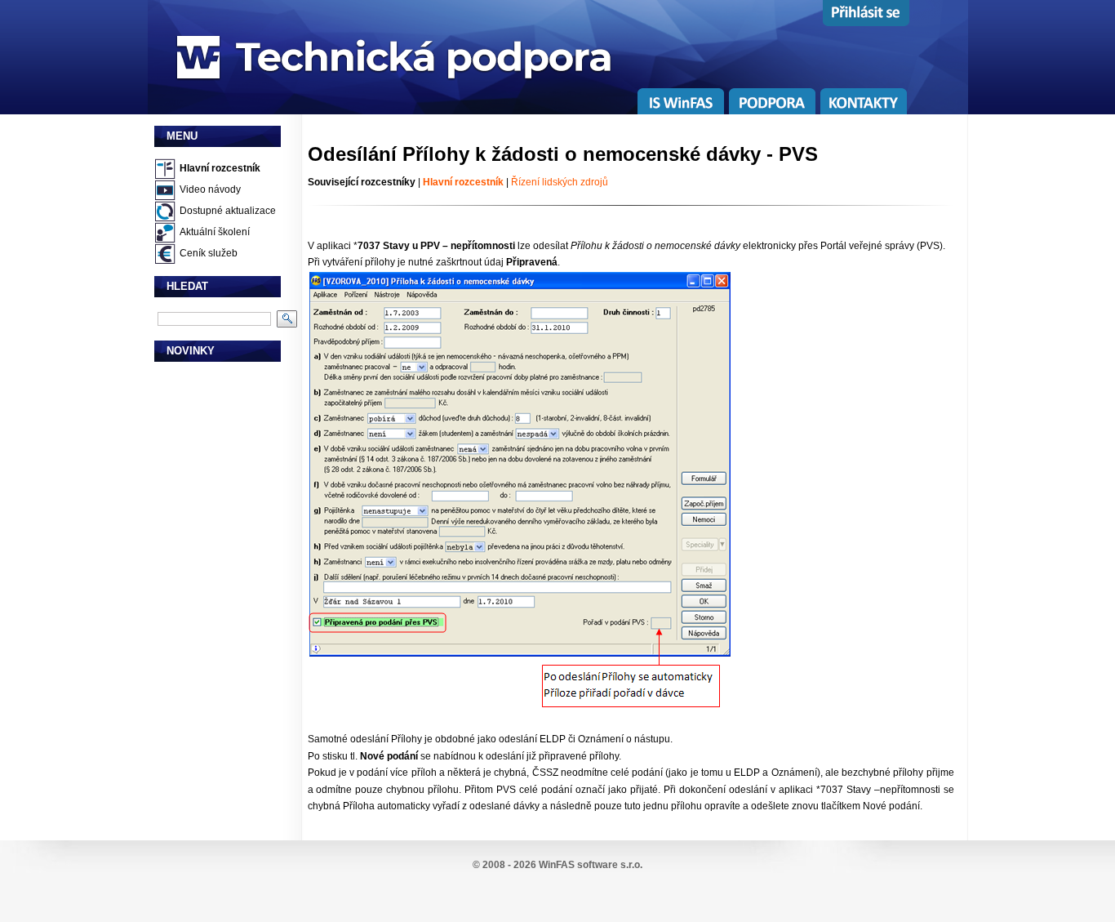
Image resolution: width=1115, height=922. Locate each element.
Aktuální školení (215, 232)
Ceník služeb (209, 253)
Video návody (210, 189)
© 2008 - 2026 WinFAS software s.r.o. (557, 865)
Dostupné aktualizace (228, 210)
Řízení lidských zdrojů (559, 182)
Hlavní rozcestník (220, 168)
